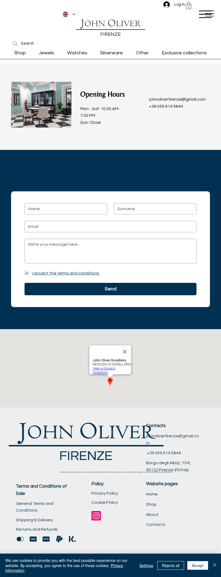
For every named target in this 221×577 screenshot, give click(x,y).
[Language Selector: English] (69, 14)
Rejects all (170, 565)
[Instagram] (96, 515)
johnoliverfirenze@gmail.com (177, 99)
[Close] (214, 565)
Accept (197, 565)
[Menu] (205, 14)
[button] (188, 5)
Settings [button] (146, 565)
